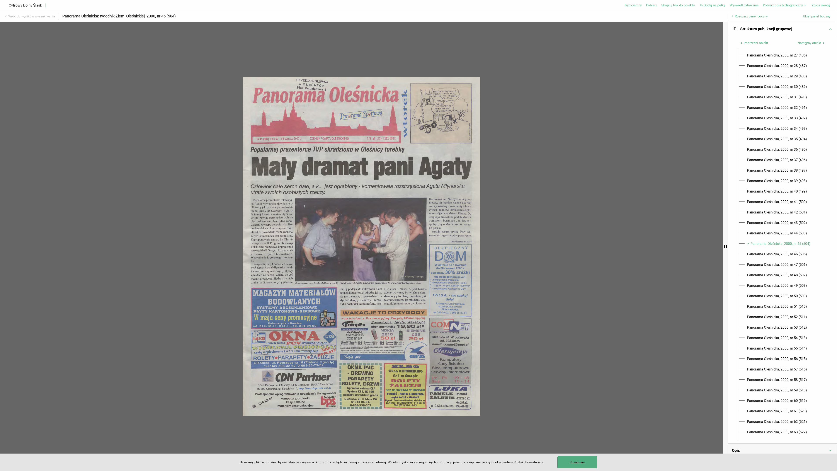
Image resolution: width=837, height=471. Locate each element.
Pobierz (651, 5)
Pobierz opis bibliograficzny (783, 5)
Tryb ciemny (633, 5)
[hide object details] (725, 246)
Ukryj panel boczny (816, 16)
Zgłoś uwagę (821, 5)
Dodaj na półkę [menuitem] (714, 5)
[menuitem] (776, 55)
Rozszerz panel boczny (751, 16)
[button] (782, 29)
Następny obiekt (809, 43)
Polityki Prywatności (528, 462)
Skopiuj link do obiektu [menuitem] (678, 5)
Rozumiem (577, 462)
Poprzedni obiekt (756, 43)
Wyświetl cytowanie (744, 5)
